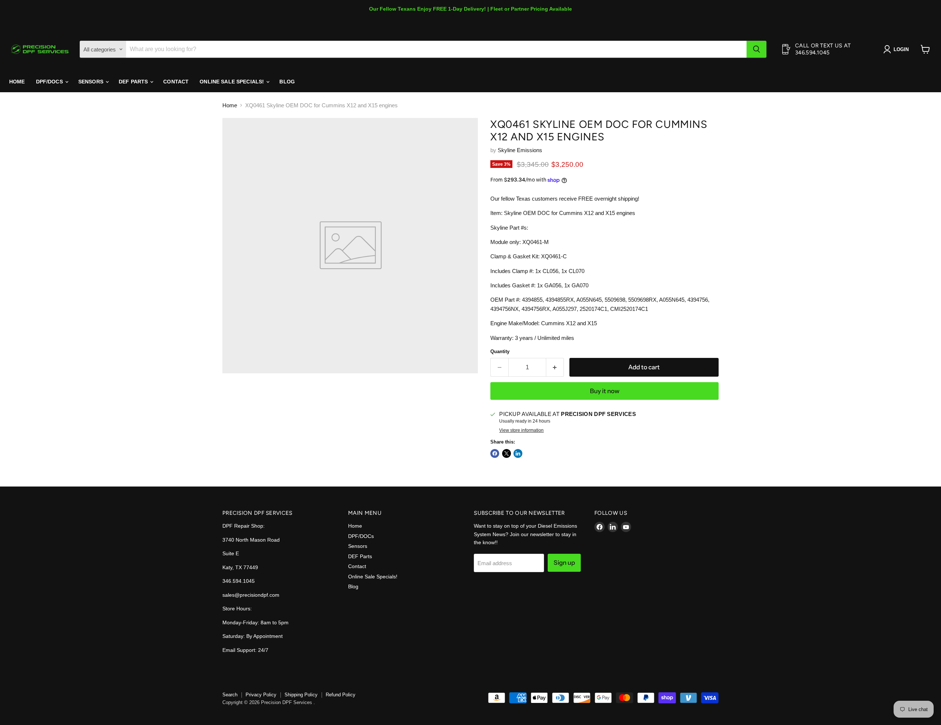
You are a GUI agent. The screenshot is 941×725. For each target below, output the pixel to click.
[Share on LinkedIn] (518, 453)
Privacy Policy (261, 694)
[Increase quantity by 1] (555, 367)
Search (229, 694)
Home (17, 82)
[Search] (756, 49)
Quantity (499, 351)
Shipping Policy (301, 694)
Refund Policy (340, 694)
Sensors (91, 82)
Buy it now (604, 391)
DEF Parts (134, 82)
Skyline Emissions (520, 150)
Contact (176, 82)
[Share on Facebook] (494, 453)
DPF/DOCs (50, 82)
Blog (287, 82)
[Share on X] (506, 453)
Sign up (564, 562)
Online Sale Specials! (232, 82)
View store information (521, 430)
